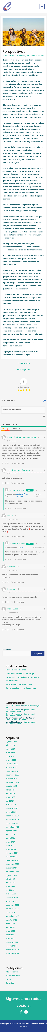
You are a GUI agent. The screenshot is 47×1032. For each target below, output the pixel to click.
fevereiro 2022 (12, 942)
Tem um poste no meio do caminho (21, 688)
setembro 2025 (12, 782)
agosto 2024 (11, 831)
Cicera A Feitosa (17, 490)
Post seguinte (23, 369)
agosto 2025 (11, 786)
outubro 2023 (11, 868)
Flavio (20, 547)
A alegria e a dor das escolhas (19, 684)
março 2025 (11, 805)
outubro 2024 (12, 823)
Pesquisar (7, 649)
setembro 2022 (12, 916)
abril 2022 (10, 935)
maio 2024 (10, 842)
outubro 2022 (11, 912)
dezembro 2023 (12, 860)
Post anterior (24, 363)
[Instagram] (26, 1012)
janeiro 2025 (11, 812)
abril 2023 (10, 890)
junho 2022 (10, 927)
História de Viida (13, 976)
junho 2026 (10, 749)
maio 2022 (10, 931)
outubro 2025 (11, 779)
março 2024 (11, 849)
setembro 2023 (12, 872)
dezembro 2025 (12, 771)
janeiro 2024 (11, 857)
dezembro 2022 (12, 905)
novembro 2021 (12, 953)
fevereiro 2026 (12, 764)
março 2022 (11, 938)
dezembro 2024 (12, 816)
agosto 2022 (11, 920)
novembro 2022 (12, 909)
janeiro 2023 (11, 901)
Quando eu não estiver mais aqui (20, 674)
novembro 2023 (12, 864)
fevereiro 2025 (12, 808)
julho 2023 (10, 879)
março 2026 (11, 760)
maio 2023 (10, 886)
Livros (8, 979)
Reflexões (21, 55)
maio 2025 (10, 797)
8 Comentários (9, 55)
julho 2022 (10, 924)
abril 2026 (10, 756)
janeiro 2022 (11, 946)
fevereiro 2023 (12, 898)
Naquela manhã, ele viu (16, 670)
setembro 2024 (12, 827)
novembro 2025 (12, 775)
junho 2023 (10, 883)
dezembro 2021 (12, 950)
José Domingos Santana (22, 495)
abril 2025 (10, 801)
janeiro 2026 (11, 767)
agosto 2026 (11, 741)
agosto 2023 (11, 875)
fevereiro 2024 (12, 853)
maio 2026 (10, 753)
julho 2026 (10, 745)
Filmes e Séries (12, 972)
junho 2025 (10, 793)
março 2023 (11, 894)
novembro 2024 (12, 819)
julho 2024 (10, 834)
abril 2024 (10, 845)
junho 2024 (10, 838)
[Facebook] (21, 1012)
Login (43, 400)
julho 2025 (10, 790)
